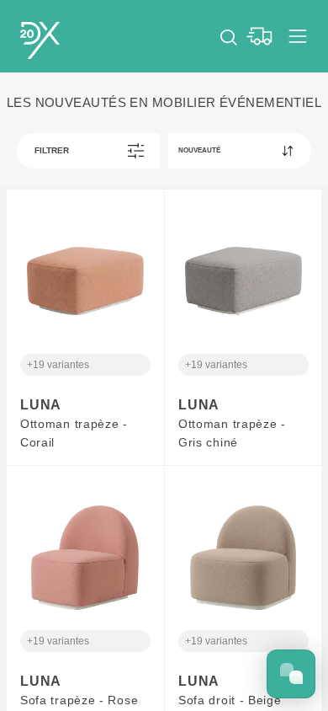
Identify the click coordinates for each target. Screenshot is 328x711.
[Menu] (298, 36)
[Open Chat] (291, 674)
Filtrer (51, 150)
